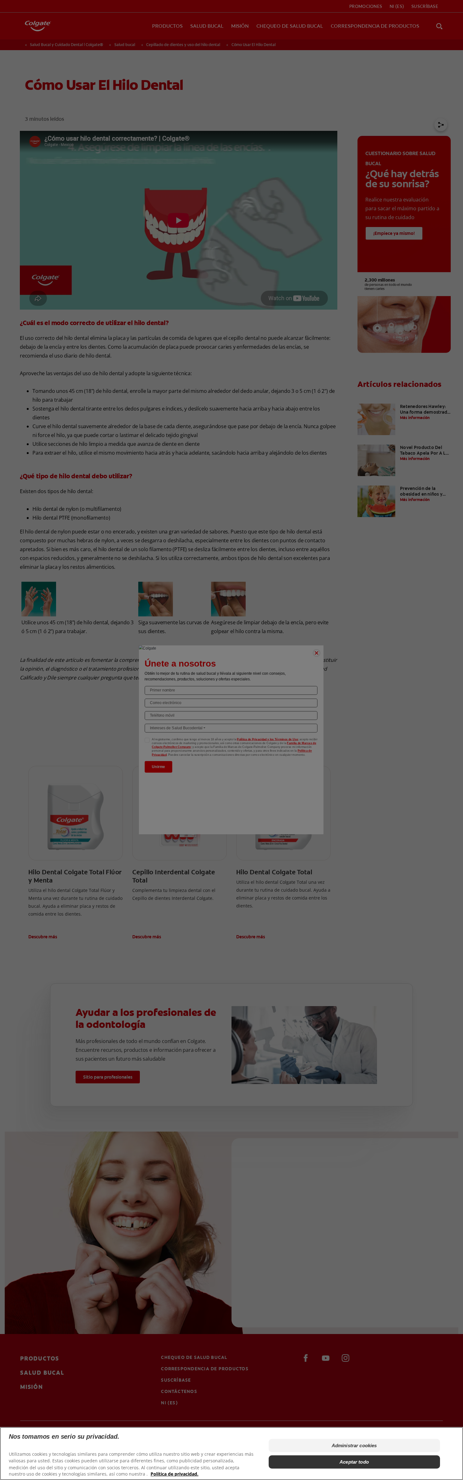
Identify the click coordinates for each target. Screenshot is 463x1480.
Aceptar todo (354, 1462)
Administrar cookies (354, 1445)
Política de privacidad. (174, 1474)
